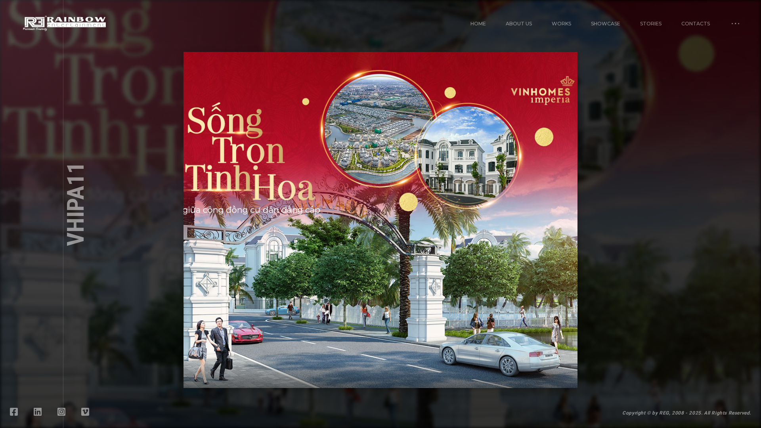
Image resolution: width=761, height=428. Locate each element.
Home (478, 24)
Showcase (605, 24)
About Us (519, 24)
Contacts (695, 24)
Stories (651, 24)
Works (561, 24)
